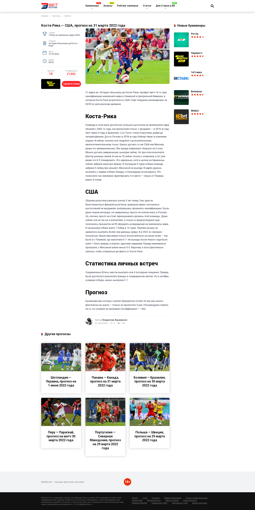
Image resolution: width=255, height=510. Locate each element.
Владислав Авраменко (114, 320)
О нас (144, 498)
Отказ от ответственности (196, 498)
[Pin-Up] (181, 46)
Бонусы (108, 5)
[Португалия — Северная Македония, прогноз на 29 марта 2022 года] (105, 425)
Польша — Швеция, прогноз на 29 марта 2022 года (149, 436)
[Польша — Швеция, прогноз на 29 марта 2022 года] (150, 425)
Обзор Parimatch (190, 500)
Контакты (156, 498)
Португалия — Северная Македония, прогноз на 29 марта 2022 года (105, 440)
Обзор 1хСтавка (172, 500)
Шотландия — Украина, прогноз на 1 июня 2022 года (61, 381)
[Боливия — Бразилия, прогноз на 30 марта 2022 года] (150, 370)
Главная (44, 16)
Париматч (196, 53)
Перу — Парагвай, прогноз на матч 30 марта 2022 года (61, 436)
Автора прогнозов (199, 503)
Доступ (135, 498)
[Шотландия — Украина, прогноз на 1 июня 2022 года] (61, 370)
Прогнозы (56, 16)
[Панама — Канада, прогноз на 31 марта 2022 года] (105, 370)
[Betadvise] (49, 5)
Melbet (195, 110)
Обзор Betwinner (154, 500)
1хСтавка (196, 72)
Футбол (67, 16)
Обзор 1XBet (137, 500)
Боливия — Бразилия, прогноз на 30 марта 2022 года (149, 381)
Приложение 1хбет (180, 503)
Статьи (147, 5)
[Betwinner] (181, 104)
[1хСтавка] (181, 84)
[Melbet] (181, 123)
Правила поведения (172, 498)
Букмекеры (92, 5)
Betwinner (196, 91)
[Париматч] (181, 65)
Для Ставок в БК (165, 5)
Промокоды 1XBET (159, 503)
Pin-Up (194, 33)
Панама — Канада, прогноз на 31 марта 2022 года (105, 381)
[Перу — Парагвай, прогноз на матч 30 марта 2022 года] (61, 425)
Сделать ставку (71, 84)
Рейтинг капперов (127, 5)
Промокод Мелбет (139, 503)
